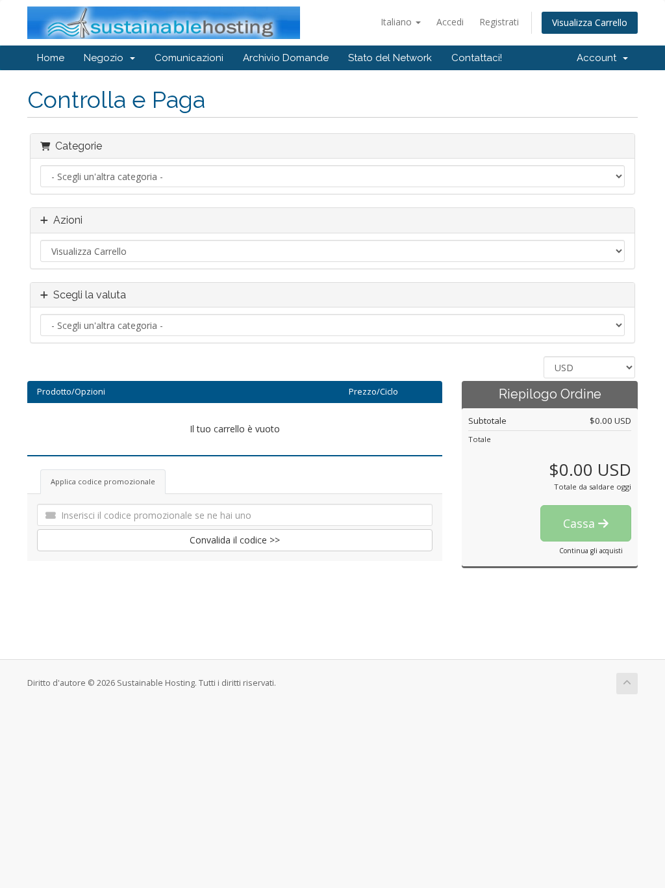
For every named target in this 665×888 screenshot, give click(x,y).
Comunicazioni (189, 58)
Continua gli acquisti (591, 550)
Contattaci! (476, 58)
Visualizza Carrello (589, 22)
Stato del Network (390, 58)
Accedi (450, 22)
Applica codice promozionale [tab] (103, 481)
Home (50, 58)
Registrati (499, 22)
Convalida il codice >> (235, 540)
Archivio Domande (286, 58)
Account (599, 58)
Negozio (106, 58)
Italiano (397, 22)
